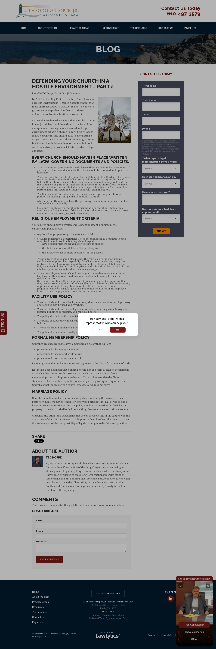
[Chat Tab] (108, 324)
